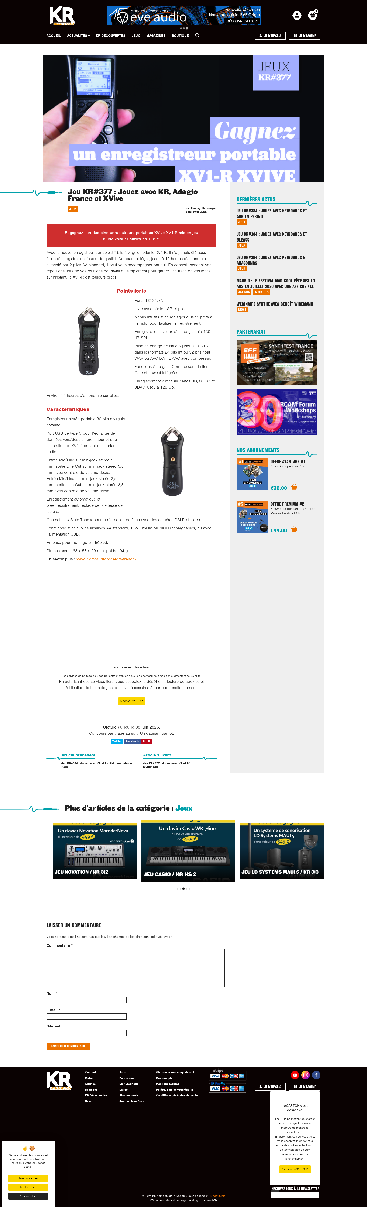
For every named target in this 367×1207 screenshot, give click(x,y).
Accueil (54, 36)
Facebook (132, 741)
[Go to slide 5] (189, 889)
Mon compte (164, 1078)
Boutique (180, 36)
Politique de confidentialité (174, 1089)
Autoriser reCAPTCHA (295, 1169)
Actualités (77, 36)
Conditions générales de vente (177, 1095)
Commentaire (60, 945)
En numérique (128, 1084)
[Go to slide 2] (184, 28)
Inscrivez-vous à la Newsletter (295, 1188)
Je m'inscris (272, 35)
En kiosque (127, 1078)
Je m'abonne (307, 35)
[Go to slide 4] (186, 889)
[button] (198, 36)
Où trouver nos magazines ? (175, 1072)
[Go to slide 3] (187, 28)
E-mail (53, 1010)
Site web (54, 1026)
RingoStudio (218, 1196)
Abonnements (128, 1095)
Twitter (117, 741)
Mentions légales (167, 1084)
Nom (52, 993)
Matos (89, 1078)
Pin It (146, 741)
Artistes (262, 291)
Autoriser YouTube (131, 701)
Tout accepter (28, 1178)
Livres (123, 1089)
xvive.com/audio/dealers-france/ (106, 559)
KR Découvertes (110, 36)
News (242, 309)
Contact (90, 1072)
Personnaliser (28, 1196)
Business (91, 1089)
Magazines (155, 36)
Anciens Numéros (131, 1101)
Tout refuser (28, 1187)
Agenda (244, 291)
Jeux (136, 36)
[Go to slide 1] (181, 28)
